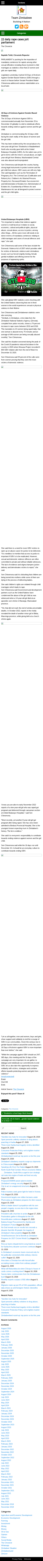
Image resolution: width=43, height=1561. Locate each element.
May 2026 (5, 1337)
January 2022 (6, 1480)
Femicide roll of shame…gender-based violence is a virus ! (20, 1120)
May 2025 (5, 1370)
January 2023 (6, 1447)
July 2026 (5, 1331)
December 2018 (7, 1504)
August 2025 (6, 1361)
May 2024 (5, 1403)
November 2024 (7, 1386)
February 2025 (7, 1378)
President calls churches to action (14, 1214)
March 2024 (6, 1408)
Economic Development (10, 1518)
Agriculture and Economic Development (16, 1515)
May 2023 (5, 1436)
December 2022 (7, 1449)
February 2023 (7, 1444)
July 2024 (5, 1397)
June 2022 (5, 1466)
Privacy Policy (17, 1559)
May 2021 (5, 1501)
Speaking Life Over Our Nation (13, 1167)
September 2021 (7, 1491)
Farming (4, 1521)
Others (4, 1537)
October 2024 (6, 1389)
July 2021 (5, 1496)
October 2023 (6, 1422)
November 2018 (7, 1507)
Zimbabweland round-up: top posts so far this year (20, 1156)
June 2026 (5, 1334)
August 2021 (6, 1493)
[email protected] (7, 1076)
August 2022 (6, 1460)
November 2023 (7, 1419)
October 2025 (6, 1356)
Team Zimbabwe (21, 17)
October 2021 (6, 1488)
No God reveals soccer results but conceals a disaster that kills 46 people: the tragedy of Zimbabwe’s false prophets (19, 1230)
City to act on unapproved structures (15, 1186)
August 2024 (6, 1394)
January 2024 (6, 1414)
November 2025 (7, 1353)
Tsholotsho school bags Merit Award (17, 1113)
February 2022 (7, 1477)
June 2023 (5, 1433)
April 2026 (5, 1339)
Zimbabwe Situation (8, 1548)
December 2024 (7, 1383)
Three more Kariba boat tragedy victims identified (20, 1145)
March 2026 (6, 1342)
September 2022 (7, 1457)
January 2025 (6, 1381)
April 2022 (5, 1471)
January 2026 (6, 1348)
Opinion (4, 1534)
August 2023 (6, 1427)
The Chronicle (18, 1089)
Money (4, 1529)
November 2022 (7, 1452)
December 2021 (7, 1482)
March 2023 (6, 1441)
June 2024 (5, 1400)
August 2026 (6, 1328)
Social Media (6, 1540)
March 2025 (6, 1375)
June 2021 (5, 1499)
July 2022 (5, 1463)
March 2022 (6, 1474)
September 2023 (7, 1425)
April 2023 (5, 1438)
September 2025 (7, 1359)
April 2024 (5, 1405)
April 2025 (5, 1372)
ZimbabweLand (7, 1551)
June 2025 (5, 1367)
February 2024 (7, 1411)
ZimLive (4, 1554)
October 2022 (6, 1455)
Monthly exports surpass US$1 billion (15, 1280)
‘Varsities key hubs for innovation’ (14, 1137)
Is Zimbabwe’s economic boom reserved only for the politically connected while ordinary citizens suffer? (20, 1255)
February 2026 (7, 1345)
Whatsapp (5, 1545)
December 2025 (7, 1350)
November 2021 (7, 1485)
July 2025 (5, 1364)
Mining (3, 1526)
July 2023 (5, 1430)
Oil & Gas (5, 1532)
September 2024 (7, 1392)
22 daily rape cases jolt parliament (15, 40)
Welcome (27, 1559)
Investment (5, 1523)
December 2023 (7, 1416)
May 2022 (5, 1468)
